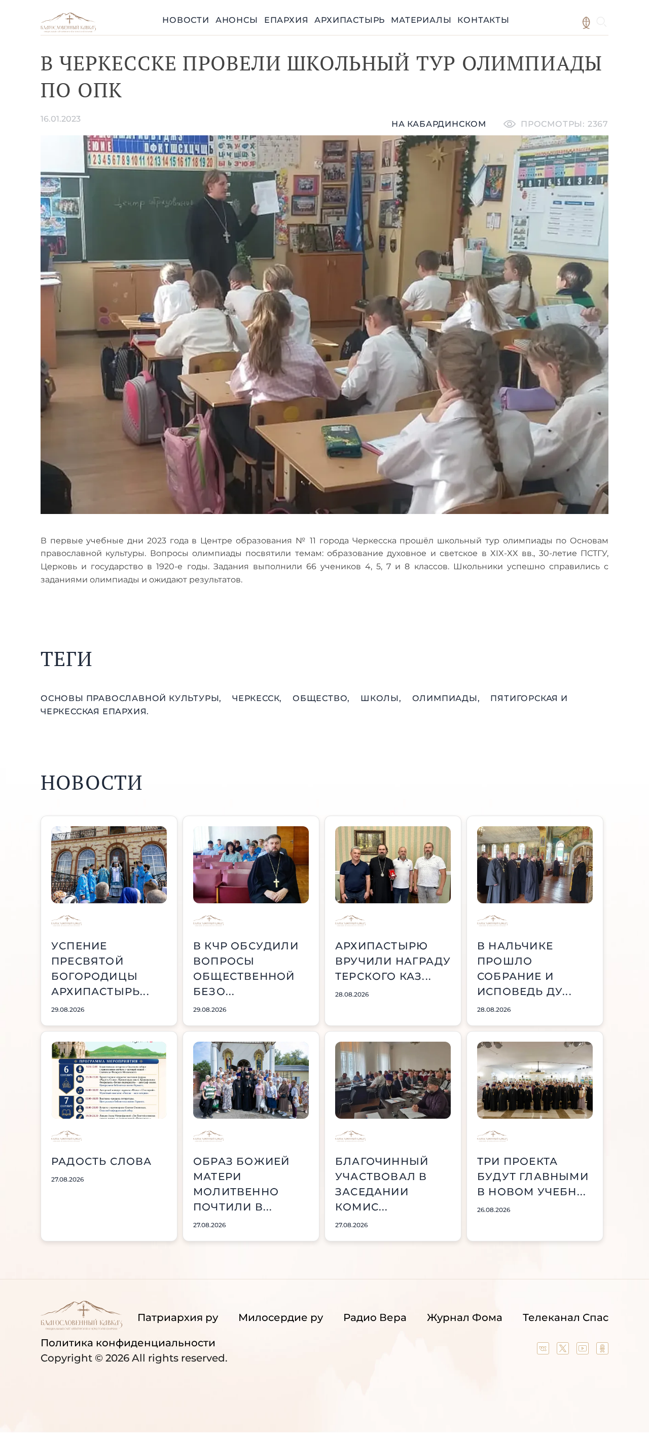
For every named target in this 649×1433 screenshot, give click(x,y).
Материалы (421, 20)
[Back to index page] (68, 29)
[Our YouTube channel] (583, 1351)
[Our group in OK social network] (602, 1351)
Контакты (483, 20)
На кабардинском (438, 124)
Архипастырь (349, 20)
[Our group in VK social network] (544, 1351)
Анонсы (236, 20)
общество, (322, 698)
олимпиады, (447, 698)
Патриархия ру (177, 1317)
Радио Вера (375, 1317)
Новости (185, 20)
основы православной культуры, (132, 698)
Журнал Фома (464, 1317)
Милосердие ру (280, 1317)
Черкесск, (258, 698)
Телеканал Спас (565, 1317)
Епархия (286, 20)
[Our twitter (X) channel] (564, 1351)
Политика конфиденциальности (128, 1343)
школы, (382, 698)
